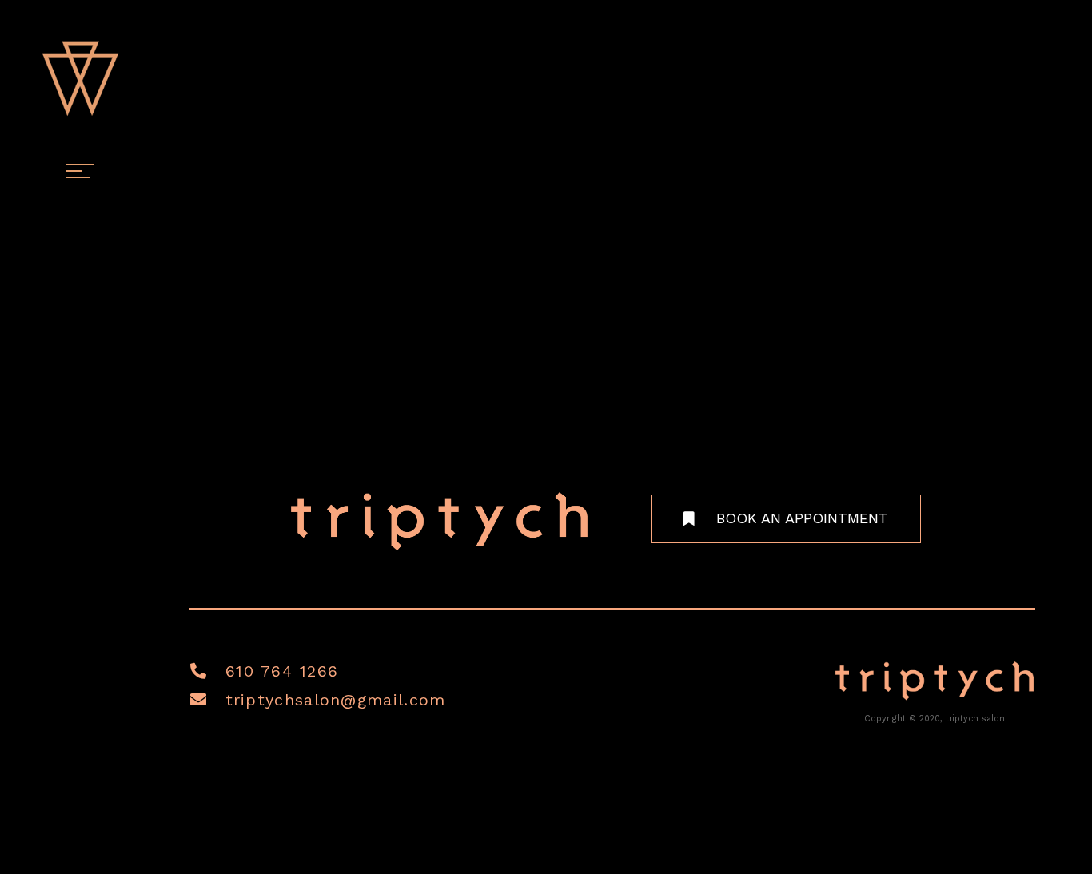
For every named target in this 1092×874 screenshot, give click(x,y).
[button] (786, 519)
